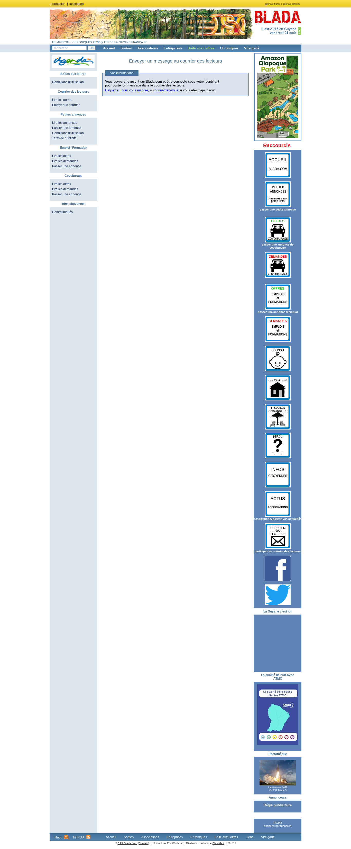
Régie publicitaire (278, 805)
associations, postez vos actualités (277, 518)
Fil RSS (78, 837)
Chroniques (229, 48)
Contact (143, 843)
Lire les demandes (65, 161)
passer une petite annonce (278, 209)
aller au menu (272, 4)
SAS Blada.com (127, 843)
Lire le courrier (62, 100)
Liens (249, 837)
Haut (58, 837)
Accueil (109, 48)
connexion (58, 3)
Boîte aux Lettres (201, 48)
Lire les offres (61, 156)
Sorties (126, 48)
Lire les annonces (64, 123)
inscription (76, 3)
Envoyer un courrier (66, 105)
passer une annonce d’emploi (278, 311)
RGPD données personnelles (277, 824)
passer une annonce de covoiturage (277, 246)
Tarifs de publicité (64, 138)
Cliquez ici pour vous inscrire (126, 90)
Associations (147, 48)
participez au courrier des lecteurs (278, 551)
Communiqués (62, 212)
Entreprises (173, 48)
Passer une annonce (66, 128)
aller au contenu (291, 4)
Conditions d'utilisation (68, 82)
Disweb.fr (218, 843)
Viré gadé (251, 48)
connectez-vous (166, 90)
